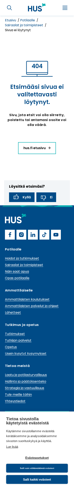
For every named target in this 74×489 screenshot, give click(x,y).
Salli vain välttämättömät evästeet (37, 468)
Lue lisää (12, 446)
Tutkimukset (15, 333)
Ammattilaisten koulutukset (27, 299)
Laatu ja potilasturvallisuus (26, 374)
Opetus (11, 347)
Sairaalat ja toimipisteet (24, 25)
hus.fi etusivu (34, 148)
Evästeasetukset (37, 457)
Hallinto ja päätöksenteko (25, 381)
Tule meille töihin (18, 394)
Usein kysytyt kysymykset (25, 353)
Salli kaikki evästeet (37, 479)
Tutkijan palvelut (18, 340)
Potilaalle (28, 20)
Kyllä (27, 197)
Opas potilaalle (17, 278)
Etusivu (11, 20)
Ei (51, 197)
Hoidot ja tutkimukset (22, 258)
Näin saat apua (17, 271)
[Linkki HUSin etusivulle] (37, 7)
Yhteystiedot (15, 401)
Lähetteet (13, 312)
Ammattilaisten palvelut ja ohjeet (32, 306)
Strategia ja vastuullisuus (24, 388)
